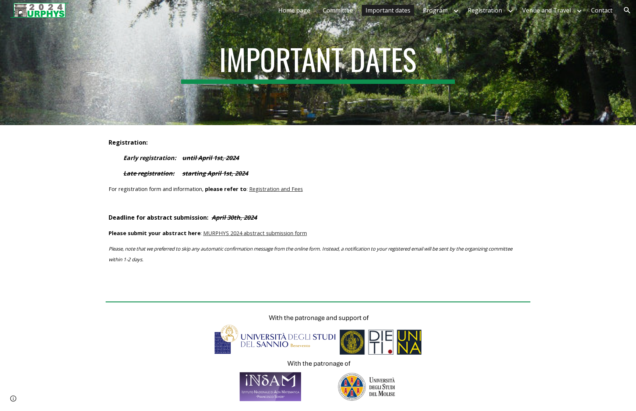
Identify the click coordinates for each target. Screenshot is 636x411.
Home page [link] (294, 10)
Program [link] (435, 10)
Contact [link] (601, 10)
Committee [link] (338, 10)
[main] (318, 62)
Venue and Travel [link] (546, 10)
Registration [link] (485, 10)
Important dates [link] (387, 10)
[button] (627, 10)
